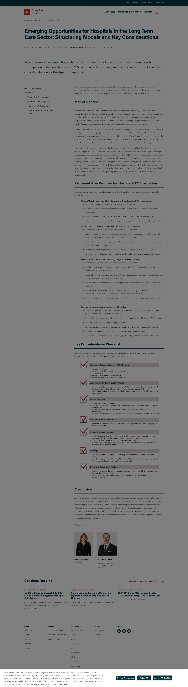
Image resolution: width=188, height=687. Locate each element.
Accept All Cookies (162, 678)
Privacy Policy (47, 684)
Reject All (144, 678)
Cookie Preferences (125, 678)
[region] (94, 678)
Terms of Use (62, 684)
